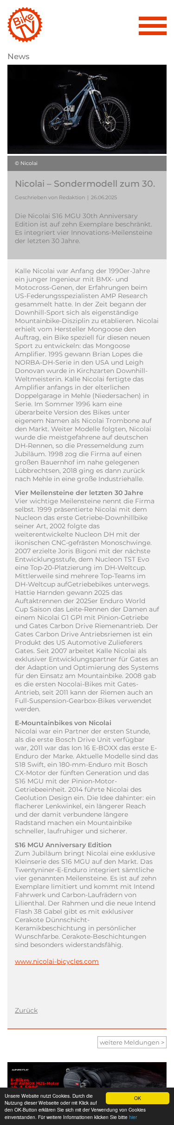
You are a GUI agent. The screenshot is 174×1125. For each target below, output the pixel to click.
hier (133, 1116)
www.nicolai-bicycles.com (57, 961)
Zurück (26, 1010)
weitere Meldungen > (132, 1042)
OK (137, 1097)
